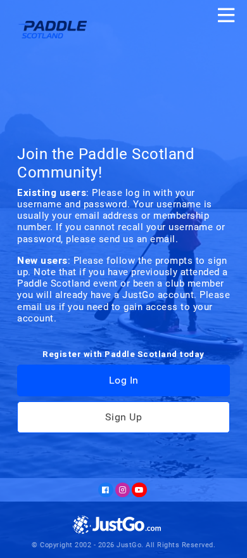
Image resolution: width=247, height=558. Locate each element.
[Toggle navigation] (226, 15)
